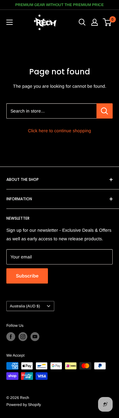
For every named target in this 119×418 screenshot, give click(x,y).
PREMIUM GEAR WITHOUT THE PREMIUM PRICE (59, 5)
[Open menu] (9, 22)
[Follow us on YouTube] (34, 336)
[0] (107, 22)
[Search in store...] (104, 111)
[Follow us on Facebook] (10, 336)
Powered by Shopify (23, 404)
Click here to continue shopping (59, 130)
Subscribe (27, 275)
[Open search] (82, 22)
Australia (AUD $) (25, 306)
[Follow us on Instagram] (22, 336)
